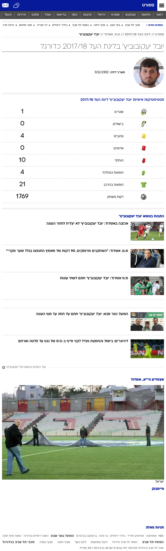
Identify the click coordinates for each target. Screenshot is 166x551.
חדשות (146, 14)
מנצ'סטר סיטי (129, 548)
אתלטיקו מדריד (135, 536)
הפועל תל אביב (80, 25)
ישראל (159, 481)
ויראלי (101, 14)
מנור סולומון (25, 25)
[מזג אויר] (16, 5)
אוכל (48, 14)
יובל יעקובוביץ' (89, 34)
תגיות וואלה (155, 527)
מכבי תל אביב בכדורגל (18, 542)
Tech (8, 14)
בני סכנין (103, 536)
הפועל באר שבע (62, 536)
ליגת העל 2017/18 (137, 34)
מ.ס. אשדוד (112, 34)
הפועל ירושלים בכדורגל (36, 536)
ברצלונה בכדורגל (86, 536)
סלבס (35, 14)
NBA (161, 536)
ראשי (159, 14)
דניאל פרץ (8, 25)
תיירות (21, 14)
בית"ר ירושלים (59, 25)
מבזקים (131, 14)
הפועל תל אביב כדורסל (124, 542)
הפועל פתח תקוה (11, 536)
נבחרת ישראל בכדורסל (108, 548)
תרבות (87, 14)
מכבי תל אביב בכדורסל (151, 548)
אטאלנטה (151, 536)
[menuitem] (145, 15)
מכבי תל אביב (132, 25)
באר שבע (115, 25)
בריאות (61, 14)
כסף (74, 14)
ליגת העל (80, 542)
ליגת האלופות (99, 542)
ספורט (148, 5)
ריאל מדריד (86, 548)
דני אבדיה (42, 25)
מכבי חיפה (99, 25)
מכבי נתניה (46, 542)
